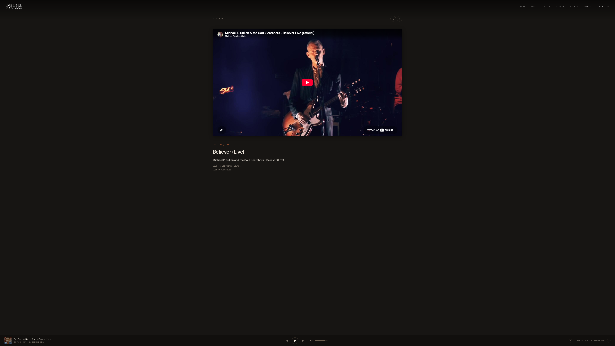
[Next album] (609, 340)
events (574, 6)
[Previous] (287, 340)
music (547, 6)
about (534, 6)
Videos (560, 6)
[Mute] (311, 340)
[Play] (295, 340)
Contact (589, 6)
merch (602, 6)
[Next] (303, 340)
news (522, 6)
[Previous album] (570, 340)
